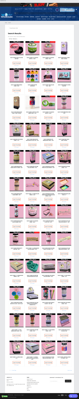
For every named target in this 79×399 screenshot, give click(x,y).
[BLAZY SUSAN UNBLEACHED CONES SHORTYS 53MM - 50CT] (16, 157)
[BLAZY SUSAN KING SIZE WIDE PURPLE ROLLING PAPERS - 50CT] (48, 157)
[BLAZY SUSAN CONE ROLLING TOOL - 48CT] (48, 76)
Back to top (70, 370)
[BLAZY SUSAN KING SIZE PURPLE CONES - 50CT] (64, 293)
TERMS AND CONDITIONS (31, 380)
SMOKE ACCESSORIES (61, 16)
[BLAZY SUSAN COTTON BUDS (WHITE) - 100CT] (32, 48)
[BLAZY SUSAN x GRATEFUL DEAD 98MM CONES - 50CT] (32, 103)
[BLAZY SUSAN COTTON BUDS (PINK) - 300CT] (48, 48)
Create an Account (17, 395)
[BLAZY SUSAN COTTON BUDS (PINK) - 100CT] (32, 212)
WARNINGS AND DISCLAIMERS (32, 384)
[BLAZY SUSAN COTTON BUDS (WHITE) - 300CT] (48, 103)
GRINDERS (32, 16)
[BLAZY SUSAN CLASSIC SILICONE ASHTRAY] (16, 48)
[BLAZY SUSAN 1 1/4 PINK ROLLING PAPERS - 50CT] (32, 185)
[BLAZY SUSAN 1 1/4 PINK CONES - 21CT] (16, 348)
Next (14, 370)
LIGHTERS (27, 16)
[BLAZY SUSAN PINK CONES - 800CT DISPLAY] (64, 130)
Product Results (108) (14, 28)
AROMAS (39, 19)
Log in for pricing (16, 63)
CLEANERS (44, 19)
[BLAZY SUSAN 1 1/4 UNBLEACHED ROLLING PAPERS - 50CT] (32, 239)
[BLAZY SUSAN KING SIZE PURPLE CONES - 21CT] (16, 130)
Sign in (45, 8)
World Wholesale (13, 397)
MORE (52, 19)
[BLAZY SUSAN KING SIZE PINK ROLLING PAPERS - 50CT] (32, 157)
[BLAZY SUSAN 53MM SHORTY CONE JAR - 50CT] (16, 239)
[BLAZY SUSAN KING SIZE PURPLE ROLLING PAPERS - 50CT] (48, 266)
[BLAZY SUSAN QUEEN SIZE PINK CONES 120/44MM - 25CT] (48, 239)
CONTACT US (29, 387)
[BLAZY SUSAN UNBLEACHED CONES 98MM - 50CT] (16, 185)
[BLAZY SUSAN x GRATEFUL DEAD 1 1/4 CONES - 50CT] (64, 348)
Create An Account (38, 8)
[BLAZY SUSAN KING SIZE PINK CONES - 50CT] (32, 321)
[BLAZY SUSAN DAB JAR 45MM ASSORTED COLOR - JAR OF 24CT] (16, 293)
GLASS (73, 16)
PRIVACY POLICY (30, 379)
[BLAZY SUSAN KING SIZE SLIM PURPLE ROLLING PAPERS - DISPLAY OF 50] (32, 293)
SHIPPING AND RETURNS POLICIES (33, 382)
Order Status (50, 8)
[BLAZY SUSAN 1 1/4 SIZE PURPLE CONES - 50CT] (48, 321)
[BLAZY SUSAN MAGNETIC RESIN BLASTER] (64, 76)
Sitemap (28, 390)
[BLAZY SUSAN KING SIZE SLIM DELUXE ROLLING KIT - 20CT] (64, 212)
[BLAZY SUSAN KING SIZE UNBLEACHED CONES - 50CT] (48, 130)
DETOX (48, 19)
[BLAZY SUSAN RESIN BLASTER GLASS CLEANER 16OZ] (16, 212)
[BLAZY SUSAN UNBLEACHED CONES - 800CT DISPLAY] (16, 103)
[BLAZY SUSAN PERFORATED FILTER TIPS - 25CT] (48, 212)
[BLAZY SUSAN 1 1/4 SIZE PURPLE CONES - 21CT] (64, 266)
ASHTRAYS (37, 16)
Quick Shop (17, 55)
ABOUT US (28, 385)
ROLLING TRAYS (52, 16)
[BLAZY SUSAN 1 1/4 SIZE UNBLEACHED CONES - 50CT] (16, 321)
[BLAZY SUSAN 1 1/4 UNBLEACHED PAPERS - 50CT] (16, 266)
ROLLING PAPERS (20, 16)
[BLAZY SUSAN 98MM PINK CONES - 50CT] (64, 103)
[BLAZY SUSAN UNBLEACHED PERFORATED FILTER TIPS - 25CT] (32, 130)
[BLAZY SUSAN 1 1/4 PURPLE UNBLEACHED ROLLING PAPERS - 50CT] (32, 348)
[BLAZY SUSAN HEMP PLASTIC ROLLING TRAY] (64, 321)
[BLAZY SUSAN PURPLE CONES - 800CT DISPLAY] (64, 48)
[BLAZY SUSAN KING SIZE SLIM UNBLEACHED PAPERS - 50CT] (64, 239)
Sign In (22, 395)
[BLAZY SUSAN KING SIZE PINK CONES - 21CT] (64, 157)
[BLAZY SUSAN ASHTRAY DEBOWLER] (32, 76)
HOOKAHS (69, 16)
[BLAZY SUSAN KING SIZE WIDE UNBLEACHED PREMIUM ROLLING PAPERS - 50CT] (48, 185)
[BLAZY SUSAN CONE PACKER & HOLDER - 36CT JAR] (48, 293)
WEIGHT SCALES (44, 16)
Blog (28, 388)
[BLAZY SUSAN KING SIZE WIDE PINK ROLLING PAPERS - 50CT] (48, 348)
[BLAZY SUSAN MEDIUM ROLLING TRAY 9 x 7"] (64, 185)
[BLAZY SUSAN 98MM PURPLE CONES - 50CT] (16, 76)
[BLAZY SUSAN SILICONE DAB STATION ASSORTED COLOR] (32, 266)
